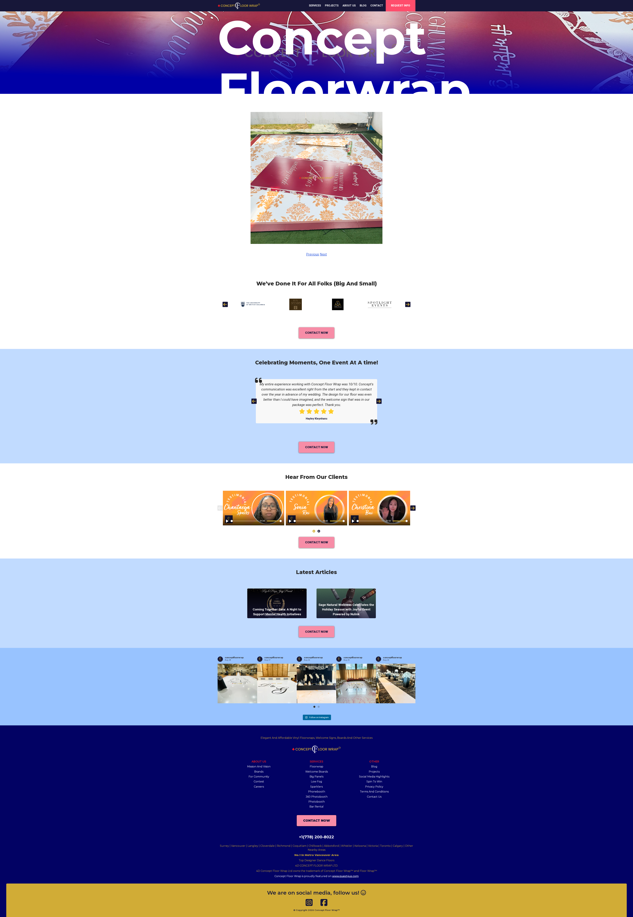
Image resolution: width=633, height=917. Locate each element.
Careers (259, 786)
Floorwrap (316, 766)
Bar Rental (316, 806)
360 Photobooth (317, 796)
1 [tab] (314, 531)
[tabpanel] (253, 508)
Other (374, 761)
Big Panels (316, 776)
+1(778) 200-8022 (316, 837)
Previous (312, 254)
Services (315, 5)
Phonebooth (316, 791)
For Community (259, 776)
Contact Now (316, 333)
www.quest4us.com (345, 876)
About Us (349, 5)
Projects (332, 5)
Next (323, 254)
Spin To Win (374, 781)
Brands (258, 771)
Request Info (400, 5)
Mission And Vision (259, 766)
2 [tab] (319, 531)
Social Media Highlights (374, 776)
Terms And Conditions (374, 791)
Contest (259, 781)
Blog (363, 5)
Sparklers (316, 786)
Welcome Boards (316, 771)
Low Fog (316, 781)
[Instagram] (309, 902)
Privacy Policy (374, 786)
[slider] (244, 521)
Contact (376, 5)
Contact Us (374, 796)
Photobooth (316, 801)
